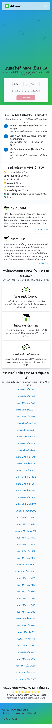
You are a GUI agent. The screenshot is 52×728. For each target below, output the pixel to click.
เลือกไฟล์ (26, 97)
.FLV (32, 84)
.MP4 (16, 84)
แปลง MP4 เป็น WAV (26, 659)
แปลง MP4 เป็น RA (26, 632)
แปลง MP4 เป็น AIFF (26, 416)
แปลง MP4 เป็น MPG (26, 578)
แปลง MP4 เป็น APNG (26, 423)
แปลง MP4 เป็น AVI (26, 436)
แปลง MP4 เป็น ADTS (26, 409)
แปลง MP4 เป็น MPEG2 (26, 571)
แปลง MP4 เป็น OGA (26, 598)
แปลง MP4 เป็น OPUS (26, 618)
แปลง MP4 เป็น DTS (26, 443)
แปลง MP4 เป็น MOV (26, 544)
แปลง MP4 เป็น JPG (26, 497)
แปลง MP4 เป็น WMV (26, 679)
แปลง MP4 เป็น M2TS (26, 504)
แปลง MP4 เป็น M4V (26, 524)
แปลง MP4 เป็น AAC (26, 403)
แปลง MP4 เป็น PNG (26, 625)
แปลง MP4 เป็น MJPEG (26, 531)
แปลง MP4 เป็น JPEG (26, 490)
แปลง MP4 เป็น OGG (26, 605)
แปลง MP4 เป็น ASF (26, 430)
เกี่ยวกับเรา (6, 713)
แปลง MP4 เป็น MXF (26, 591)
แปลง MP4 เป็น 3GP (26, 396)
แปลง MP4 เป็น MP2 (26, 551)
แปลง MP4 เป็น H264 (26, 477)
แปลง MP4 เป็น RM (26, 639)
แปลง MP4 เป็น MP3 (26, 558)
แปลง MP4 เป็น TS (26, 645)
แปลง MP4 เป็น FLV (26, 463)
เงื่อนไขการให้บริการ (11, 719)
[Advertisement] (26, 37)
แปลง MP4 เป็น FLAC (26, 457)
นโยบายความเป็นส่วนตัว (26, 713)
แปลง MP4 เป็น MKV (26, 537)
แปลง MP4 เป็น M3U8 (26, 511)
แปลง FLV (43, 263)
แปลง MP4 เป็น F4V (26, 450)
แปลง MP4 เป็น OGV (26, 612)
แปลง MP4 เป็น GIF (26, 470)
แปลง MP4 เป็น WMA (26, 672)
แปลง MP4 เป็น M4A (26, 517)
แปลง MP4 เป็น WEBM (26, 665)
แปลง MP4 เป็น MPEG (26, 564)
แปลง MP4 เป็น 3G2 (26, 389)
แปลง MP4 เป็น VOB (26, 652)
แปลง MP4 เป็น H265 (26, 484)
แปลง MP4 (43, 229)
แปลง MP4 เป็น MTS (26, 585)
